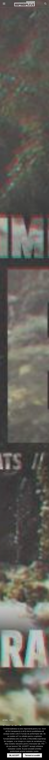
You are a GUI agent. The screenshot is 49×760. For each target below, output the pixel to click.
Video (11, 720)
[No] (46, 743)
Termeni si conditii (32, 755)
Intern (5, 720)
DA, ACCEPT (14, 755)
